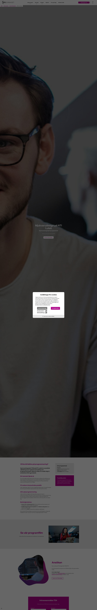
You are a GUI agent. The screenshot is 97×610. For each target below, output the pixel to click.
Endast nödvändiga (42, 308)
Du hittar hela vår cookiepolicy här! (42, 304)
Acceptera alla (55, 308)
